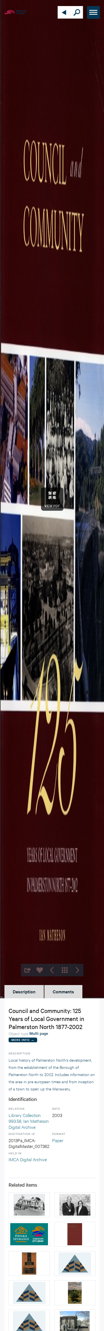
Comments (63, 991)
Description (24, 991)
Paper (57, 1140)
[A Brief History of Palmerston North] (29, 1292)
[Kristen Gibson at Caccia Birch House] (29, 1204)
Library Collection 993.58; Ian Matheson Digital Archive (29, 1121)
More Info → (22, 1040)
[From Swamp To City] (29, 1263)
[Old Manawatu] (75, 1234)
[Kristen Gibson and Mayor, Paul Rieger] (75, 1204)
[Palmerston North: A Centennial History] (75, 1292)
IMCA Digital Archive (28, 1159)
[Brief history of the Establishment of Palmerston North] (75, 1263)
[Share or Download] (27, 970)
